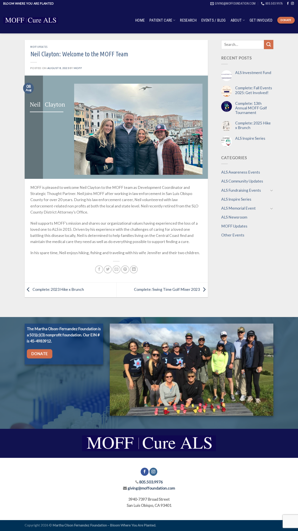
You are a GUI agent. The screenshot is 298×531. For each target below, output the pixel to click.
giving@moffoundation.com (151, 488)
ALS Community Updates (242, 181)
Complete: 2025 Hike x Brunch (253, 125)
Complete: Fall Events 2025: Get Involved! (253, 90)
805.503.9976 (151, 482)
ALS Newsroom (234, 217)
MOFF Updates (38, 46)
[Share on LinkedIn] (134, 269)
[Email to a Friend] (116, 269)
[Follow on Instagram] (292, 3)
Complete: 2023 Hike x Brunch (58, 289)
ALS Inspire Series (250, 138)
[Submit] (268, 44)
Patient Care (160, 20)
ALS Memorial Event (238, 208)
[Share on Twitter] (108, 269)
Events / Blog (213, 20)
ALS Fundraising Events (241, 190)
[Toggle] (271, 190)
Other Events (232, 235)
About (236, 20)
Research (188, 20)
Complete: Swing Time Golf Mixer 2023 (167, 289)
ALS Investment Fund (253, 72)
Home (140, 20)
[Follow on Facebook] (287, 3)
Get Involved (261, 20)
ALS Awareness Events (240, 172)
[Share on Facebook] (99, 269)
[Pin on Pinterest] (125, 269)
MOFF (78, 68)
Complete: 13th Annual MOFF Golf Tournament (251, 108)
